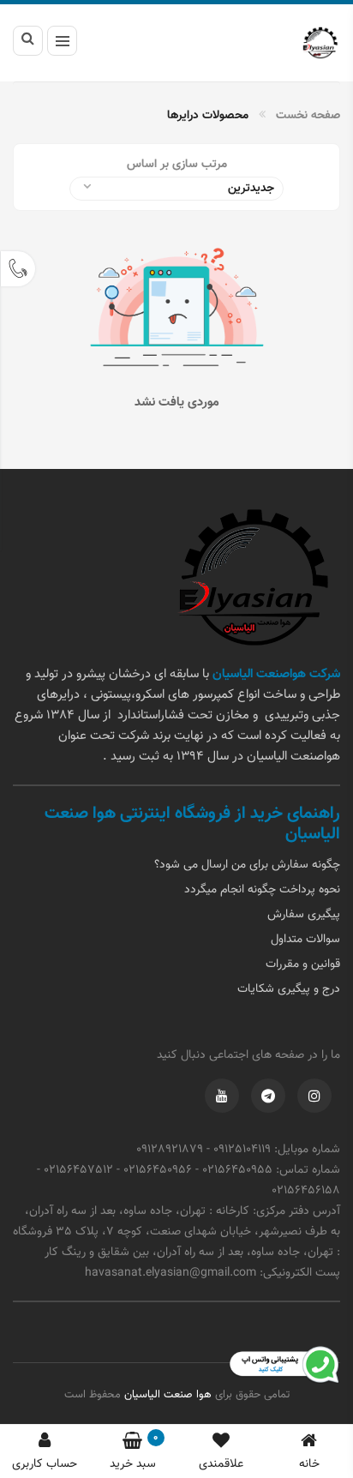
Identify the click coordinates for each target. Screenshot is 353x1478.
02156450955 (237, 1170)
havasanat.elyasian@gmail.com (170, 1273)
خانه (309, 1464)
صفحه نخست (308, 115)
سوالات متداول (305, 939)
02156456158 (306, 1190)
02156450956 (157, 1170)
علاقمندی (221, 1464)
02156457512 (78, 1170)
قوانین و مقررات (303, 964)
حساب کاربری (44, 1464)
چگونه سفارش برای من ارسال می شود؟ (247, 865)
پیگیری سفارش (303, 914)
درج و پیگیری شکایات (288, 989)
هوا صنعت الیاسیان (166, 1394)
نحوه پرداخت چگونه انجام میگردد (262, 889)
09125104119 (242, 1149)
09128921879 (169, 1149)
